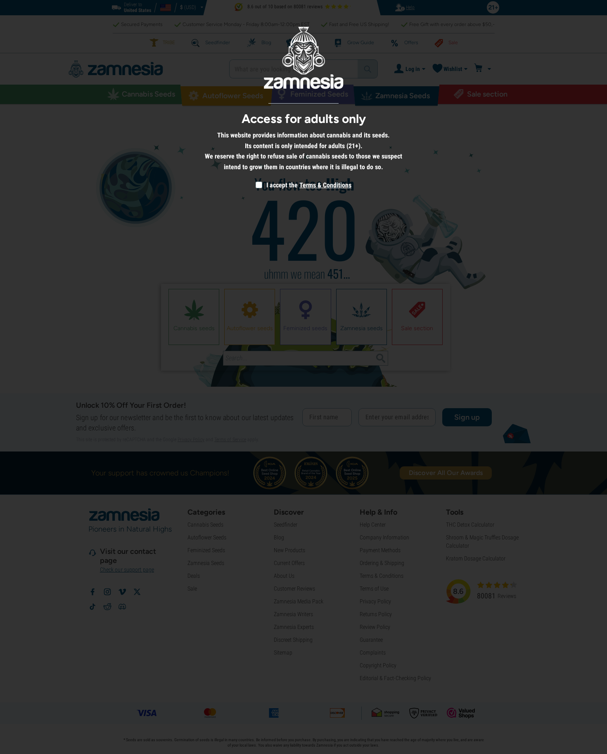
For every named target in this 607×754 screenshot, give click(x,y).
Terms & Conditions (325, 185)
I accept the (281, 185)
